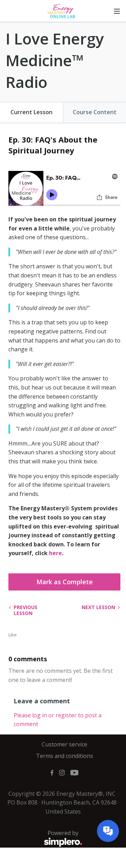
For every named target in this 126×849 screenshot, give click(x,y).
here (55, 553)
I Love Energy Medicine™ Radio (55, 60)
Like (12, 634)
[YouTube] (74, 772)
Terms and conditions (64, 756)
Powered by (42, 837)
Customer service (64, 744)
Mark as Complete (64, 582)
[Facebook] (52, 772)
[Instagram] (62, 772)
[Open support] (108, 831)
